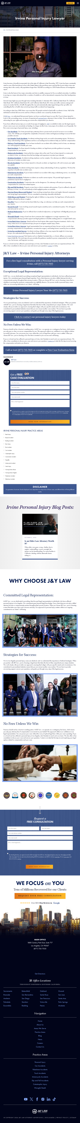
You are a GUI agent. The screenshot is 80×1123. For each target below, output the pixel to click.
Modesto (61, 1006)
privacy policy (17, 414)
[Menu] (77, 3)
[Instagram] (43, 1100)
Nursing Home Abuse (10, 469)
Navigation (40, 1013)
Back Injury (8, 434)
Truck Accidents (40, 1073)
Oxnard (61, 991)
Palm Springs (63, 1002)
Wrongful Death (40, 1088)
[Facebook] (37, 1100)
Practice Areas (40, 1032)
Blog (40, 1036)
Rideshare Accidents (40, 1069)
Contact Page (65, 412)
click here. (19, 858)
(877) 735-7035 (45, 264)
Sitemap (73, 1117)
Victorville (43, 1002)
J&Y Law (7, 116)
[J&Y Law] (6, 3)
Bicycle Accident (9, 437)
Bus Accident (8, 447)
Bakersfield (26, 991)
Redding (25, 1006)
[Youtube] (25, 1100)
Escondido (7, 1006)
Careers (40, 1043)
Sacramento (7, 991)
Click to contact (22, 317)
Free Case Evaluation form (61, 350)
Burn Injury (8, 444)
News (40, 1039)
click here (30, 414)
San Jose (61, 995)
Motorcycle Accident (10, 463)
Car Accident (8, 450)
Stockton (25, 1002)
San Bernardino (27, 995)
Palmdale (6, 1002)
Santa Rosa (44, 995)
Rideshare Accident (10, 479)
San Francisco (45, 998)
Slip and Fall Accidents (40, 1080)
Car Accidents (40, 1066)
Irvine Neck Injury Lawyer (15, 236)
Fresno (42, 1006)
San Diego (26, 998)
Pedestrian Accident (10, 476)
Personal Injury (40, 1062)
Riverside (6, 995)
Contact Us (40, 1047)
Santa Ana (62, 998)
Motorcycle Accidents (40, 1077)
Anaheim (6, 998)
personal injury (42, 118)
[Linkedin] (48, 1100)
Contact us (51, 341)
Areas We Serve (40, 1028)
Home (4, 30)
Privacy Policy (62, 1117)
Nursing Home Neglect (11, 472)
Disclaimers (50, 1117)
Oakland (43, 991)
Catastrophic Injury (9, 453)
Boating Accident (9, 441)
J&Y (48, 124)
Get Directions (40, 974)
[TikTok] (54, 1100)
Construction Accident (10, 456)
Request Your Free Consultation (40, 896)
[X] (31, 1100)
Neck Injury (8, 466)
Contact (50, 246)
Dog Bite (7, 460)
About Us (40, 1025)
